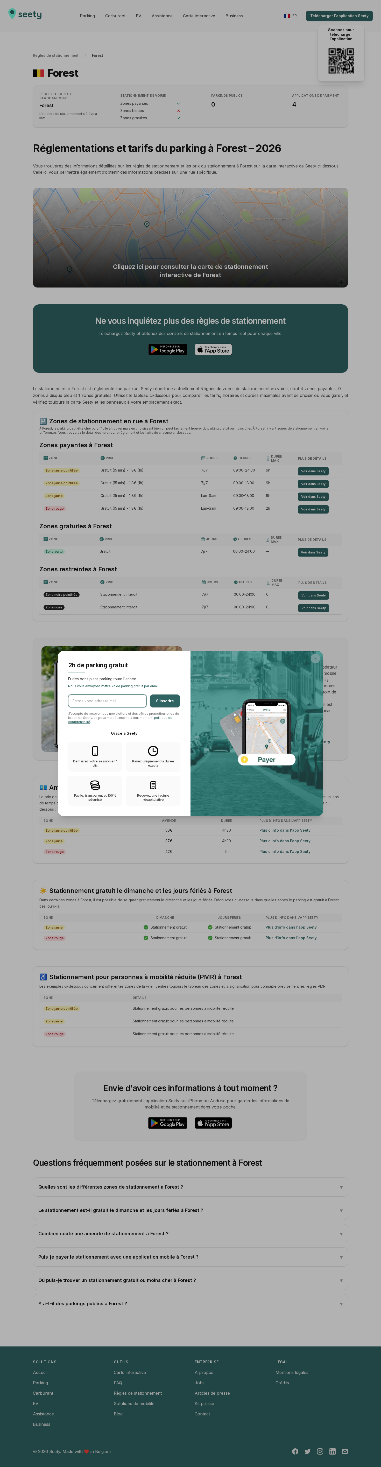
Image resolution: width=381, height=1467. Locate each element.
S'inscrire (165, 701)
